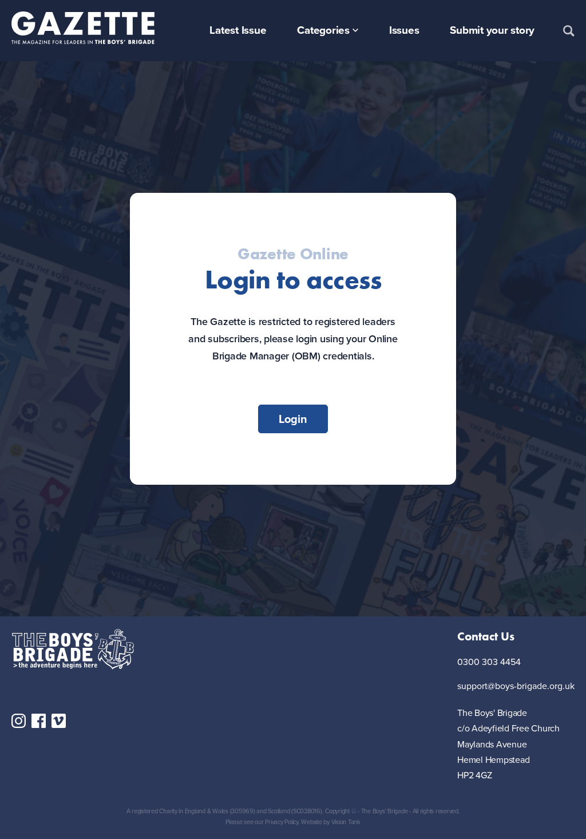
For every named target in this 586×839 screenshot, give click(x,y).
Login (293, 419)
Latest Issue (237, 30)
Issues (404, 30)
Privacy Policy (281, 821)
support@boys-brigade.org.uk (516, 686)
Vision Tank (346, 821)
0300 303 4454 (489, 662)
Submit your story (492, 30)
